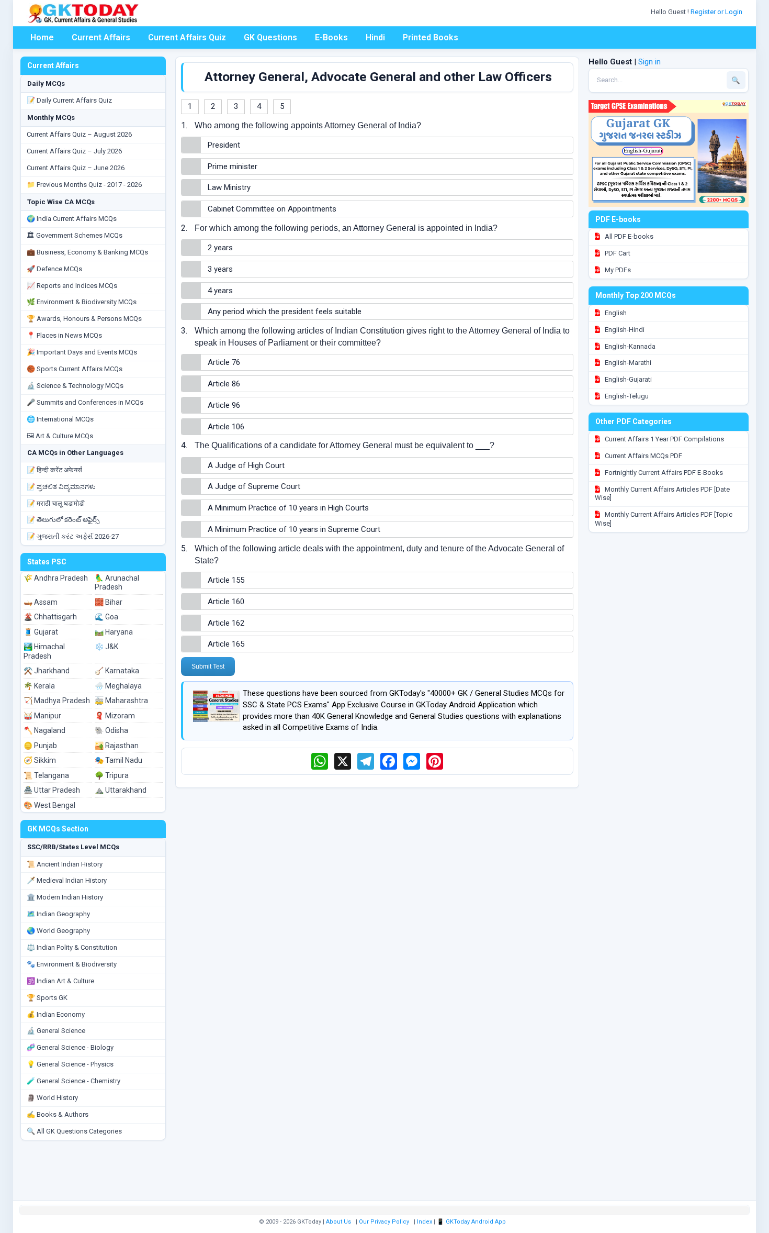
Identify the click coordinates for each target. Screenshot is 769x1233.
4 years (220, 290)
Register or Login (717, 12)
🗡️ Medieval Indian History (67, 880)
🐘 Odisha (111, 730)
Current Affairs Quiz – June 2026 (76, 168)
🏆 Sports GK (47, 998)
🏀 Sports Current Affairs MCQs (74, 369)
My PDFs (617, 270)
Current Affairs (101, 37)
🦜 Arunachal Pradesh (117, 583)
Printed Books (430, 37)
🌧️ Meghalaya (118, 686)
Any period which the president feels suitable (284, 311)
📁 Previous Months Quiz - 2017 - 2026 (84, 184)
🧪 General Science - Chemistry (73, 1081)
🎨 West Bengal (49, 805)
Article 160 (226, 601)
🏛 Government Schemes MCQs (74, 235)
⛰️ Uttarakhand (120, 790)
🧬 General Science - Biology (70, 1047)
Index (424, 1221)
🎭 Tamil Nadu (118, 760)
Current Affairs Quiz (187, 37)
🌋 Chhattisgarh (50, 617)
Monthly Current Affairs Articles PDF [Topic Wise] (663, 518)
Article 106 (226, 426)
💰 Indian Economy (56, 1014)
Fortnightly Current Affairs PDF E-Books (663, 472)
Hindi (375, 37)
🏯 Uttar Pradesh (52, 790)
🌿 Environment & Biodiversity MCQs (82, 302)
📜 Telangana (46, 775)
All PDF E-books (628, 236)
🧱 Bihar (108, 602)
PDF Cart (616, 253)
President (224, 145)
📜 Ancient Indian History (65, 864)
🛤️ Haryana (114, 632)
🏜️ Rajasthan (117, 745)
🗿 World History (52, 1098)
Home (42, 37)
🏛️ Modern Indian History (65, 897)
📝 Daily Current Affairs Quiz (69, 100)
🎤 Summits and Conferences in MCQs (85, 402)
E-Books (331, 37)
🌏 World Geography (58, 931)
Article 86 (224, 383)
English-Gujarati (627, 379)
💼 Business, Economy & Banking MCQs (87, 252)
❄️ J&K (106, 646)
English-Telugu (626, 396)
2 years (220, 247)
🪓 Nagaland (44, 730)
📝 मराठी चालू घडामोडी (56, 503)
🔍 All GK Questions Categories (74, 1131)
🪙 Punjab (40, 745)
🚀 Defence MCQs (54, 269)
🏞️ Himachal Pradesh (44, 651)
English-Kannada (629, 346)
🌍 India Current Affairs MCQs (72, 219)
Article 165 (226, 644)
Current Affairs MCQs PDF (642, 456)
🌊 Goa (106, 617)
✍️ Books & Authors (57, 1114)
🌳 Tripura (112, 775)
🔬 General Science (56, 1031)
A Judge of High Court (246, 465)
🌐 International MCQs (60, 419)
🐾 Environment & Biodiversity (72, 964)
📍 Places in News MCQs (64, 335)
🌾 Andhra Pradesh (56, 578)
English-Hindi (623, 330)
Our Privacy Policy (384, 1221)
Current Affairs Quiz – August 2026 (79, 134)
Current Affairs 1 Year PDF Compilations (663, 439)
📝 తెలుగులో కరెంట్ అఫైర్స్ (63, 520)
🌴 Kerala (39, 686)
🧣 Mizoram (115, 716)
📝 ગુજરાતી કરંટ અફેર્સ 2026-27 (73, 536)
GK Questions (270, 37)
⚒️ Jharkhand (47, 671)
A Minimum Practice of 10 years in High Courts (288, 508)
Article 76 (224, 362)
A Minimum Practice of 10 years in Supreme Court (294, 529)
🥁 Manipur (42, 716)
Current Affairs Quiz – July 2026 (74, 151)
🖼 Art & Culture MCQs (60, 436)
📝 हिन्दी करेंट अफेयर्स (54, 470)
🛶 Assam (41, 602)
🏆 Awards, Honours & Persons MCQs (84, 319)
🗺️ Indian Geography (58, 914)
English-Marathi (627, 362)
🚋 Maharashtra (121, 700)
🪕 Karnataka (117, 671)
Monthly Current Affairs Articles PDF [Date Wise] (662, 493)
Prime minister (232, 166)
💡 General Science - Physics (70, 1064)
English (615, 313)
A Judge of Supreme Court (254, 486)
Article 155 (226, 580)
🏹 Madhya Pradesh (57, 700)
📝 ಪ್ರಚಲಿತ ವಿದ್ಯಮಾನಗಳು (61, 487)
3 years (220, 269)
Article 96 (224, 405)
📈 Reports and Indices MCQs (72, 286)
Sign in (649, 61)
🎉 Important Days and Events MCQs (82, 352)
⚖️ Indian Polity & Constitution (72, 947)
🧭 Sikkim (40, 760)
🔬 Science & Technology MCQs (75, 386)
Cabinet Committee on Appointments (272, 209)
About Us (338, 1221)
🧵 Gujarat (41, 632)
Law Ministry (229, 187)
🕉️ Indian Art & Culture (60, 981)
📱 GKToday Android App (472, 1221)
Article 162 (226, 623)
